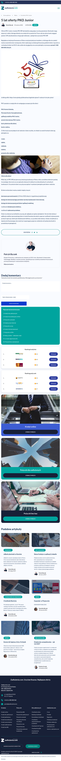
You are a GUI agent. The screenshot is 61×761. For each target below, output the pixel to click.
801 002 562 (13, 2)
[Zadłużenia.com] (9, 8)
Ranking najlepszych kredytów (12, 746)
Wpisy (35, 25)
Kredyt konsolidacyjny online (12, 316)
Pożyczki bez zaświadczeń (12, 342)
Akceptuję (3, 759)
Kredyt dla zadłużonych (10, 313)
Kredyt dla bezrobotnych (11, 329)
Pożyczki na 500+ (9, 332)
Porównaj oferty (33, 746)
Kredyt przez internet (10, 323)
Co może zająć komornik (10, 338)
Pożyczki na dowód (9, 319)
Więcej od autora (9, 264)
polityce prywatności (51, 756)
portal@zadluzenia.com (10, 704)
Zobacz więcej (30, 432)
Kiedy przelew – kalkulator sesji (12, 335)
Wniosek (53, 354)
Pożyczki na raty (8, 326)
